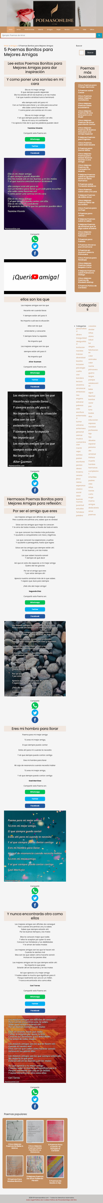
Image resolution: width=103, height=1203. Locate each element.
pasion (79, 458)
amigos (13, 46)
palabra (79, 515)
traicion (79, 354)
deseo (79, 468)
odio (78, 409)
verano (79, 475)
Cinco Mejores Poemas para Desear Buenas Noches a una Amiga (85, 157)
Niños (92, 29)
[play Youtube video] (35, 276)
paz (90, 406)
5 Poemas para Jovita (85, 214)
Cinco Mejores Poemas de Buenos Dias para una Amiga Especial (87, 131)
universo (79, 425)
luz (89, 343)
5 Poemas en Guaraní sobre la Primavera (86, 252)
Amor (19, 29)
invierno (79, 472)
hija (90, 433)
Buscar (79, 46)
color (90, 356)
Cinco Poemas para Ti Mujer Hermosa (87, 86)
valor (90, 363)
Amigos (50, 29)
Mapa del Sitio (71, 1200)
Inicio (11, 29)
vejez (78, 451)
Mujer (59, 29)
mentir (79, 448)
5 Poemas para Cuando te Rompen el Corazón (55, 1148)
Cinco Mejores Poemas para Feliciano (84, 234)
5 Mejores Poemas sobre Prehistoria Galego (86, 272)
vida (90, 484)
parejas (91, 380)
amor (90, 511)
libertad (91, 396)
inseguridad (81, 338)
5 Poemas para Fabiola (85, 240)
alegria (91, 346)
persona (92, 447)
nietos (78, 482)
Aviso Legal (30, 1200)
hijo (89, 437)
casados (92, 326)
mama (91, 501)
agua (90, 392)
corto (90, 494)
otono (91, 336)
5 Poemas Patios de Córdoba (87, 286)
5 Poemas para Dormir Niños (85, 149)
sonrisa (79, 455)
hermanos (92, 468)
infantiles (92, 477)
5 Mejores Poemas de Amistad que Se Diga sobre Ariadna (87, 226)
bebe (90, 389)
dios (90, 416)
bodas (91, 413)
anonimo (80, 385)
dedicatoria (93, 508)
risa (77, 395)
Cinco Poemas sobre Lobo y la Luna (87, 190)
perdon (79, 465)
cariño (79, 371)
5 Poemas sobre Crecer (85, 91)
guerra (91, 373)
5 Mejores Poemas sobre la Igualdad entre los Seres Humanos (86, 177)
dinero (79, 334)
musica (79, 439)
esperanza (80, 485)
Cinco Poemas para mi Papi (87, 209)
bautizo (79, 361)
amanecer (80, 388)
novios (91, 490)
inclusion (80, 364)
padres (91, 480)
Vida (84, 29)
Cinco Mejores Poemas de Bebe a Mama (14, 1146)
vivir (78, 374)
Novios (67, 29)
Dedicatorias (29, 29)
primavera (92, 369)
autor (90, 403)
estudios (80, 508)
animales (92, 359)
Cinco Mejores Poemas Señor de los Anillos (86, 202)
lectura (79, 381)
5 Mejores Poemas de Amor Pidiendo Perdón (35, 1178)
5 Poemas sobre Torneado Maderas (87, 185)
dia (89, 450)
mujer (90, 497)
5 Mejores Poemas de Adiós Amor (86, 196)
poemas (92, 514)
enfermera (80, 428)
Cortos (76, 29)
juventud (80, 505)
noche (91, 366)
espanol (91, 444)
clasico (79, 489)
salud (90, 340)
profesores (93, 430)
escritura (80, 412)
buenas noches (79, 500)
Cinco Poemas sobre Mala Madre (86, 144)
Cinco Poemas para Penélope (87, 259)
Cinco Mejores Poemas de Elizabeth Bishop (85, 280)
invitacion (80, 347)
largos (91, 376)
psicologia (80, 368)
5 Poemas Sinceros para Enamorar (87, 246)
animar (79, 435)
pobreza (79, 405)
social (78, 492)
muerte (91, 461)
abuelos (91, 440)
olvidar (91, 329)
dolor (78, 496)
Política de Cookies (42, 1200)
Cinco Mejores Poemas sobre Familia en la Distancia (35, 1149)
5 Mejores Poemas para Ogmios (86, 138)
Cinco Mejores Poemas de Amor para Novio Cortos (86, 122)
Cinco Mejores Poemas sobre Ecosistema (84, 105)
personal (80, 432)
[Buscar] (99, 35)
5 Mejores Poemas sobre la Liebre (86, 220)
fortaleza (80, 512)
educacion (93, 420)
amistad (92, 454)
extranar (79, 402)
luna (90, 409)
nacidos (79, 351)
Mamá (40, 29)
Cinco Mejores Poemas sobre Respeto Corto (84, 265)
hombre (91, 464)
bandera (80, 378)
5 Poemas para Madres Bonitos (14, 1180)
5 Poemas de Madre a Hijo (55, 1182)
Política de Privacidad (58, 1200)
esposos (92, 423)
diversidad (80, 357)
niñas (90, 333)
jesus (78, 479)
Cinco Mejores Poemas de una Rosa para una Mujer (85, 114)
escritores (80, 461)
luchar (79, 421)
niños (90, 487)
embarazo (80, 392)
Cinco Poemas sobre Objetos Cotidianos (85, 98)
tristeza (91, 457)
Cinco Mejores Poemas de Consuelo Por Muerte (84, 168)
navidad (92, 427)
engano (79, 398)
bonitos (91, 399)
